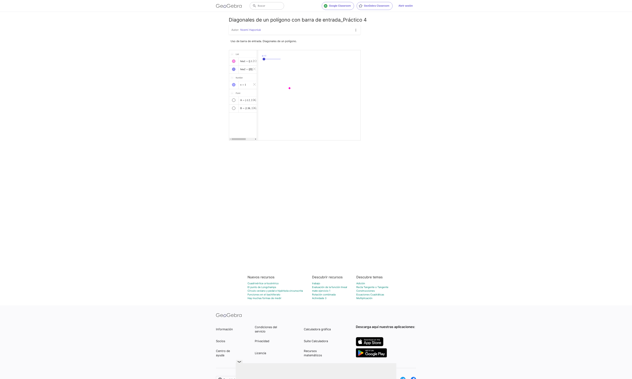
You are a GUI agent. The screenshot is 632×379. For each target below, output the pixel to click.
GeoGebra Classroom (376, 5)
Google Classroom (340, 5)
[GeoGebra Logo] (229, 6)
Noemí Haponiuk (250, 29)
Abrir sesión (405, 5)
